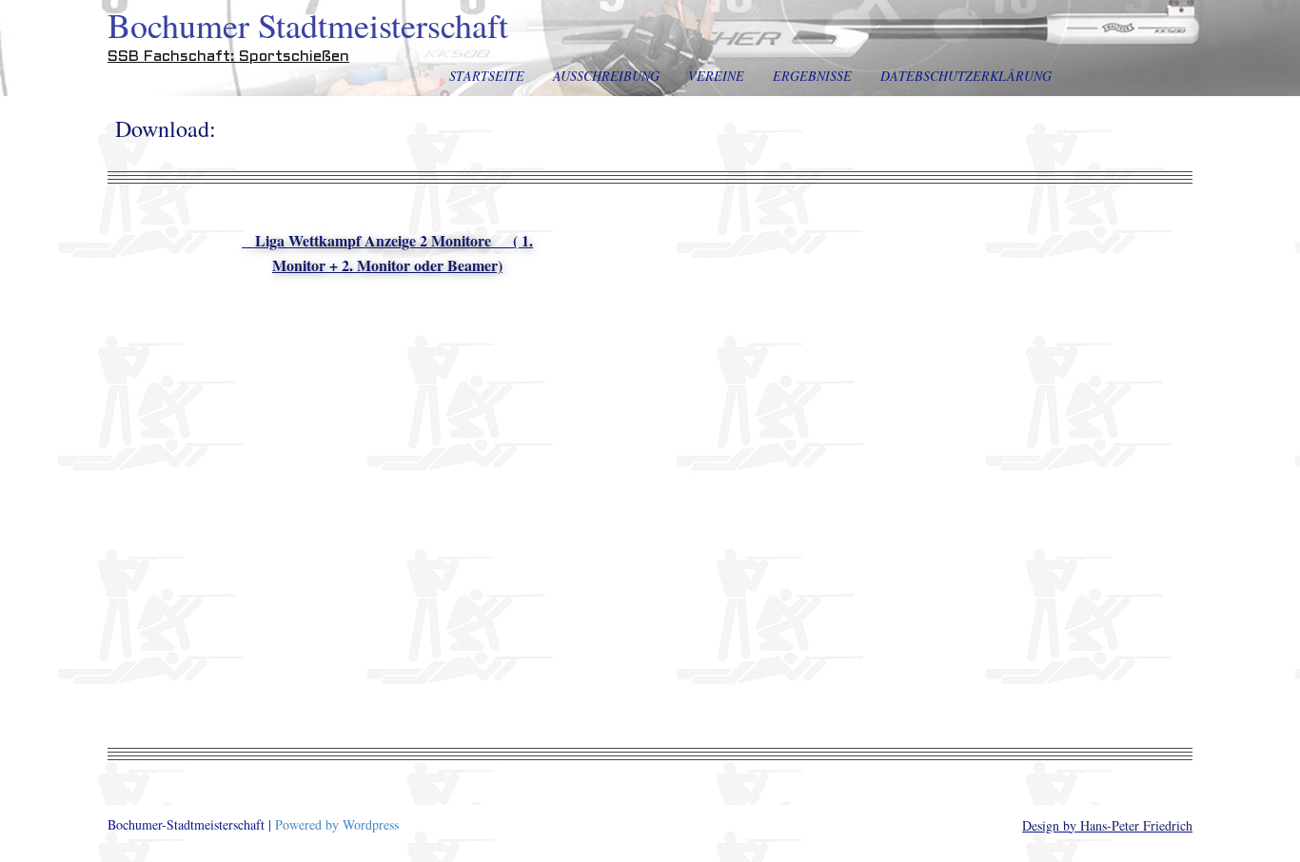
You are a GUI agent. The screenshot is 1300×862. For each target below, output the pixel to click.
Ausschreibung (606, 76)
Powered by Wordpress (337, 824)
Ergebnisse (812, 76)
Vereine (716, 76)
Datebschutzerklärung (966, 76)
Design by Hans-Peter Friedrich (1107, 825)
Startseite (486, 76)
